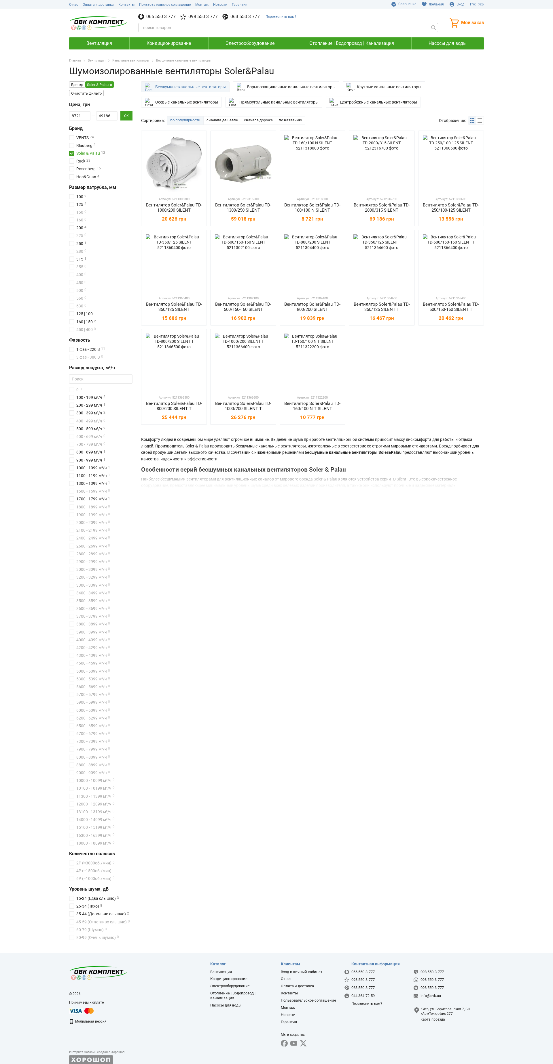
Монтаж (202, 5)
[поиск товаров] (433, 27)
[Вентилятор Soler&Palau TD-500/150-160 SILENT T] (451, 262)
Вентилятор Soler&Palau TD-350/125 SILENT (174, 307)
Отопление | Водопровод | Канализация (351, 43)
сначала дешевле (222, 120)
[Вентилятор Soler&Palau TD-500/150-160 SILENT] (243, 262)
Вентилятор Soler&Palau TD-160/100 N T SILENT (312, 406)
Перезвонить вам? (281, 17)
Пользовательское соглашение (165, 5)
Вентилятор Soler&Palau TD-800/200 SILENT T (174, 406)
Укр (481, 4)
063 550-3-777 (245, 16)
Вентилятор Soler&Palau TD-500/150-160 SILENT (243, 307)
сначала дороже (258, 120)
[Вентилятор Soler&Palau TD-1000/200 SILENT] (174, 163)
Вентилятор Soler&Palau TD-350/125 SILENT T (382, 307)
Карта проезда (433, 1019)
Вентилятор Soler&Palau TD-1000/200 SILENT (174, 207)
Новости (220, 5)
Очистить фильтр (86, 93)
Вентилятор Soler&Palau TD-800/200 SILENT (312, 307)
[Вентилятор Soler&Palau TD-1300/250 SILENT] (243, 163)
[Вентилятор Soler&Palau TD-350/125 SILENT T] (381, 262)
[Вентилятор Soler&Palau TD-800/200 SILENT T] (174, 362)
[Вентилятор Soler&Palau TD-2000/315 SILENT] (381, 163)
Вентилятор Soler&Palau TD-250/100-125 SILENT (451, 207)
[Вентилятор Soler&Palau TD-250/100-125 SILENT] (451, 163)
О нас (73, 5)
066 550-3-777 (161, 16)
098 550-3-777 (203, 16)
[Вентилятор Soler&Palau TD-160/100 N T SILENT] (312, 362)
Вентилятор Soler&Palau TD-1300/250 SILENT (243, 207)
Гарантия (239, 5)
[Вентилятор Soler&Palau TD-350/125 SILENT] (174, 262)
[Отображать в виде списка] (480, 120)
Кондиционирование (169, 43)
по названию (290, 120)
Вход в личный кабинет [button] (301, 972)
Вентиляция (99, 43)
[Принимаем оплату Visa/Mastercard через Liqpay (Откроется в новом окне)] (81, 1010)
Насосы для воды (448, 43)
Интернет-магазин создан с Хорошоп (96, 1052)
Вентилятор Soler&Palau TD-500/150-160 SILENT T (451, 307)
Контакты (126, 5)
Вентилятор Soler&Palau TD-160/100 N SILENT (312, 207)
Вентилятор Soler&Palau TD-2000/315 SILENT (382, 207)
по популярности (185, 120)
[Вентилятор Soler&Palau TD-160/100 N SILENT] (312, 163)
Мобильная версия (90, 1021)
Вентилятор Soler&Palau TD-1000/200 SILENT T (243, 406)
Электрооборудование (250, 43)
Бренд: (77, 85)
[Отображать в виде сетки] (472, 120)
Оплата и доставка (98, 5)
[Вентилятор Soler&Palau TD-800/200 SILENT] (312, 262)
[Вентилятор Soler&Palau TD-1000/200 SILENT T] (243, 362)
